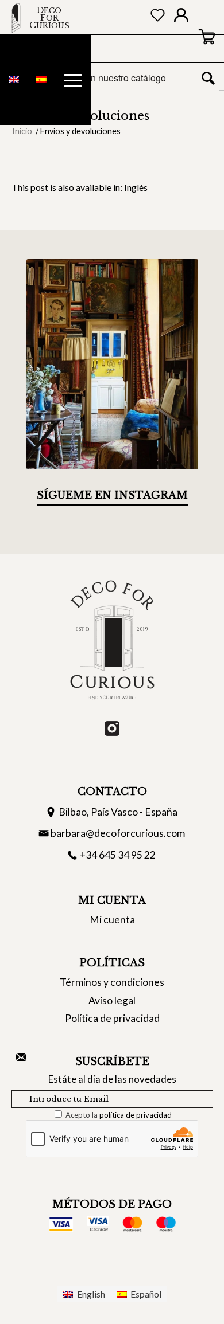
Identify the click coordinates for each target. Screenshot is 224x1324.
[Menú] (73, 80)
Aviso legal (112, 1000)
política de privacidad (135, 1114)
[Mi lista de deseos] (157, 17)
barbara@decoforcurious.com (118, 833)
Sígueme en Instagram (112, 495)
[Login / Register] (181, 18)
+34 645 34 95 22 (118, 855)
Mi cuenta (112, 920)
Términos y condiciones (112, 982)
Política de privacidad (112, 1018)
